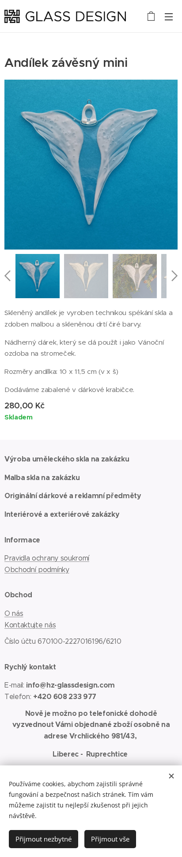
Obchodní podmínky (36, 569)
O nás (13, 613)
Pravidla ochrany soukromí (46, 558)
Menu (169, 16)
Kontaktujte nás (30, 625)
